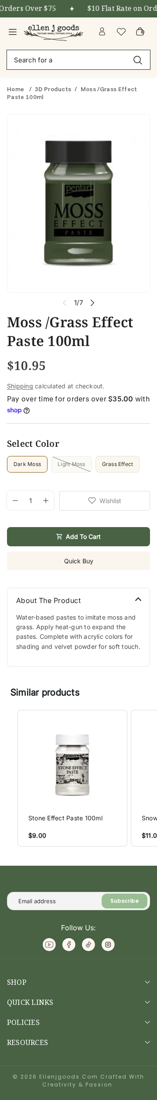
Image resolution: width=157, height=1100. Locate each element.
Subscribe (124, 901)
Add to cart (83, 536)
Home (16, 89)
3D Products (53, 89)
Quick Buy (78, 561)
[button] (8, 778)
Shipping (20, 386)
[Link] (54, 31)
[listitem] (72, 778)
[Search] (138, 60)
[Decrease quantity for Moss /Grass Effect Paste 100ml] (12, 500)
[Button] (92, 302)
